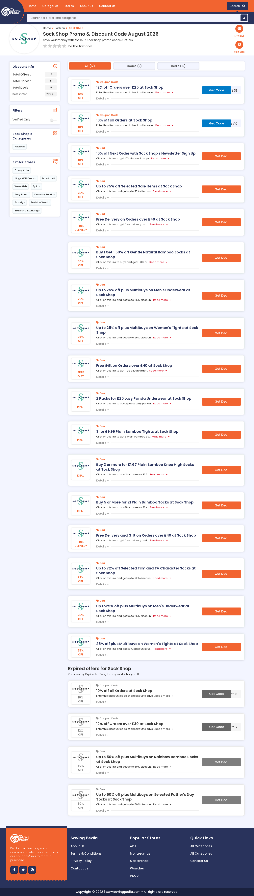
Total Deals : (32, 88)
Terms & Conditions (86, 853)
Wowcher (137, 868)
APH (133, 846)
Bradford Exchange (26, 210)
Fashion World (40, 202)
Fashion (60, 28)
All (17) (90, 66)
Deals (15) (178, 66)
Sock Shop (76, 28)
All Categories (201, 846)
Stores (69, 6)
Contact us (79, 868)
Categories (50, 6)
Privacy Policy (81, 861)
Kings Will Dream (25, 178)
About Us (86, 6)
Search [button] (236, 6)
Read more (162, 92)
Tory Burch (21, 194)
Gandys (19, 202)
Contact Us (107, 6)
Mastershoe (139, 861)
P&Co (134, 876)
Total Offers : (32, 74)
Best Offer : (34, 94)
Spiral (36, 186)
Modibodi (48, 178)
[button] (239, 47)
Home (32, 6)
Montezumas (140, 853)
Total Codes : (32, 81)
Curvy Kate (21, 170)
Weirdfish (20, 186)
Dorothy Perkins (44, 194)
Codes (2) (134, 66)
